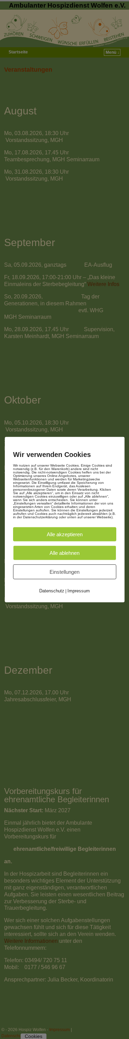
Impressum (78, 590)
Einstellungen (64, 571)
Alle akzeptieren (65, 534)
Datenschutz (51, 590)
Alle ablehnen (64, 553)
